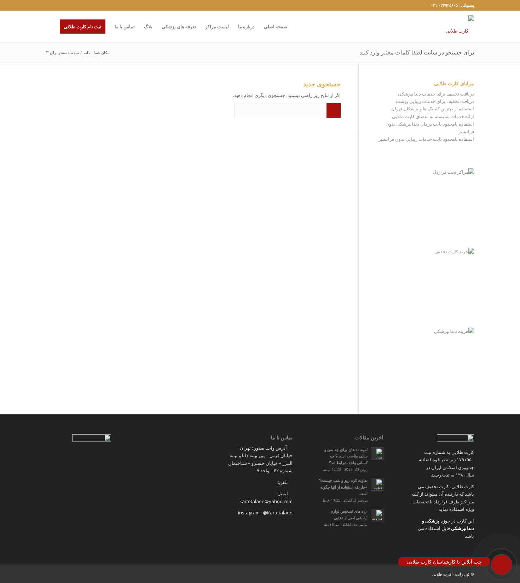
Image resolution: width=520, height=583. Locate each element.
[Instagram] (48, 5)
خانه (87, 52)
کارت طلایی (441, 574)
